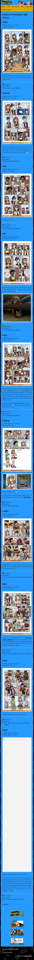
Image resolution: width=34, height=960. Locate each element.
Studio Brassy (28, 956)
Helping (5, 420)
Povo (4, 660)
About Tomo (29, 6)
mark (23, 577)
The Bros (6, 725)
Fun (4, 233)
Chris (13, 577)
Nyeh (4, 335)
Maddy (17, 88)
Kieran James (7, 25)
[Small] (17, 739)
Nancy (16, 506)
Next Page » (5, 904)
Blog (22, 6)
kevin (14, 88)
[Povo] (17, 711)
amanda (9, 506)
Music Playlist (15, 6)
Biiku (8, 88)
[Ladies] (17, 561)
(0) (18, 96)
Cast (8, 6)
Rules (5, 21)
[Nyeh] (17, 385)
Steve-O (27, 723)
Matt (4, 583)
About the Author (6, 10)
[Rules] (17, 72)
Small (4, 729)
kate (11, 88)
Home (3, 6)
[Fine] (17, 216)
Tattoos (5, 93)
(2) (18, 25)
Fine (4, 166)
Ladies (5, 510)
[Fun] (17, 284)
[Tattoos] (17, 143)
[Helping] (17, 471)
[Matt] (17, 634)
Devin (16, 577)
